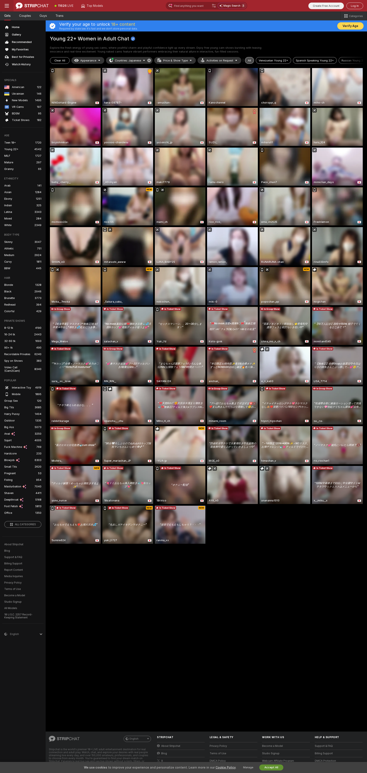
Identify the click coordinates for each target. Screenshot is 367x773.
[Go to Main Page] (32, 5)
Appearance (88, 60)
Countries (128, 60)
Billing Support (13, 563)
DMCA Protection (325, 760)
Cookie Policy (226, 767)
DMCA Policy (218, 760)
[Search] (214, 6)
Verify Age (350, 26)
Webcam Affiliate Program (278, 760)
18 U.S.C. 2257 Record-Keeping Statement (18, 616)
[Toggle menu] (7, 5)
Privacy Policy (13, 582)
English (134, 738)
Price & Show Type (175, 60)
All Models (10, 608)
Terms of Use (12, 589)
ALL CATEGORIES (25, 524)
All (249, 60)
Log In (355, 5)
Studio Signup (13, 601)
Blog (7, 550)
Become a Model (14, 595)
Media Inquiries (13, 576)
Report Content (13, 569)
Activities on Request (219, 60)
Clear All (59, 60)
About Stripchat (13, 544)
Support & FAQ (13, 557)
